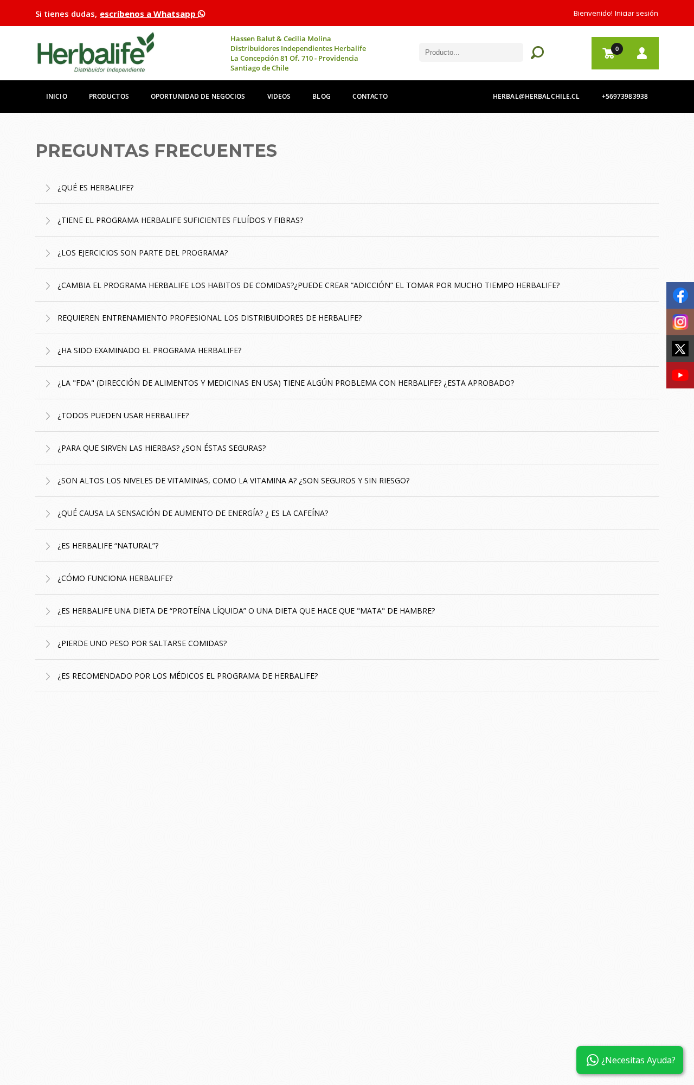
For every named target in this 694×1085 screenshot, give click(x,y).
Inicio (56, 96)
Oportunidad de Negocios (198, 96)
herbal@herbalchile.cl (536, 96)
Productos (109, 96)
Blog (321, 96)
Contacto (370, 96)
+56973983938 (625, 96)
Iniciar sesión (636, 13)
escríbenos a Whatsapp (149, 13)
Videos (279, 96)
